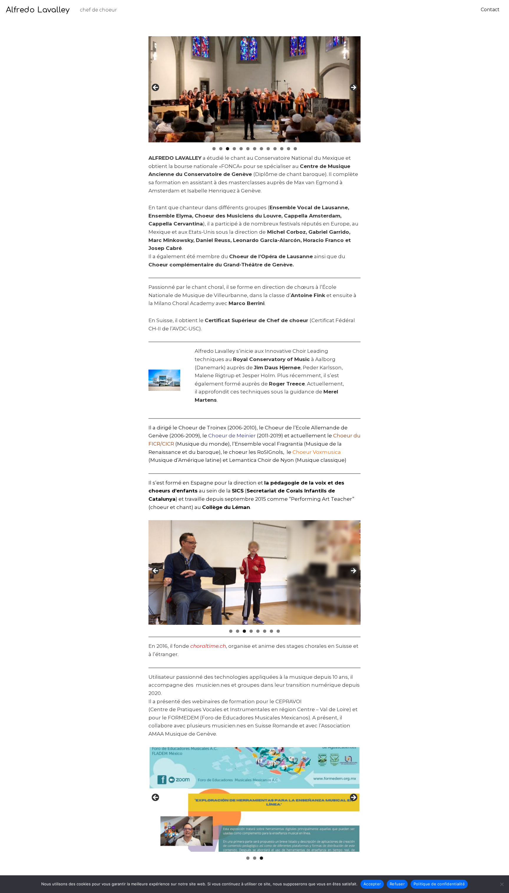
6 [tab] (247, 148)
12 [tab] (288, 148)
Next (353, 87)
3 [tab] (227, 148)
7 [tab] (254, 148)
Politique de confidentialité (439, 884)
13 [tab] (295, 148)
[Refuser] (502, 884)
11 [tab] (281, 148)
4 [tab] (234, 148)
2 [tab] (220, 148)
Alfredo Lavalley (38, 10)
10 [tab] (275, 148)
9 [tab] (268, 148)
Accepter (372, 884)
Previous (155, 87)
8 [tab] (261, 148)
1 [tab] (214, 148)
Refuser (397, 884)
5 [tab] (241, 148)
